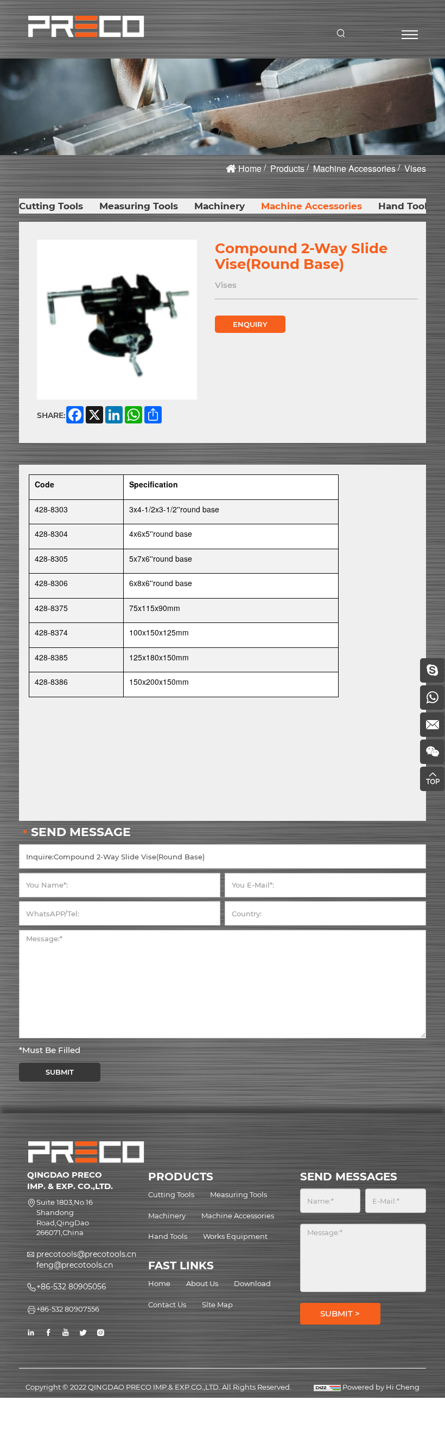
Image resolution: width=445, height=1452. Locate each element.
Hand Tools (405, 206)
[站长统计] (327, 1387)
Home (250, 168)
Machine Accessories (354, 168)
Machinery (219, 206)
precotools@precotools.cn (86, 1254)
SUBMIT (60, 1072)
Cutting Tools (51, 206)
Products (287, 168)
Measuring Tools (138, 206)
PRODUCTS (180, 1176)
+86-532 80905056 (71, 1287)
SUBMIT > (340, 1313)
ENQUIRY (250, 324)
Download (252, 1283)
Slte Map (217, 1304)
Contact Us (167, 1304)
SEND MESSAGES (348, 1176)
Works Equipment (235, 1236)
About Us (202, 1283)
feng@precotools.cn (74, 1265)
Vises (415, 168)
